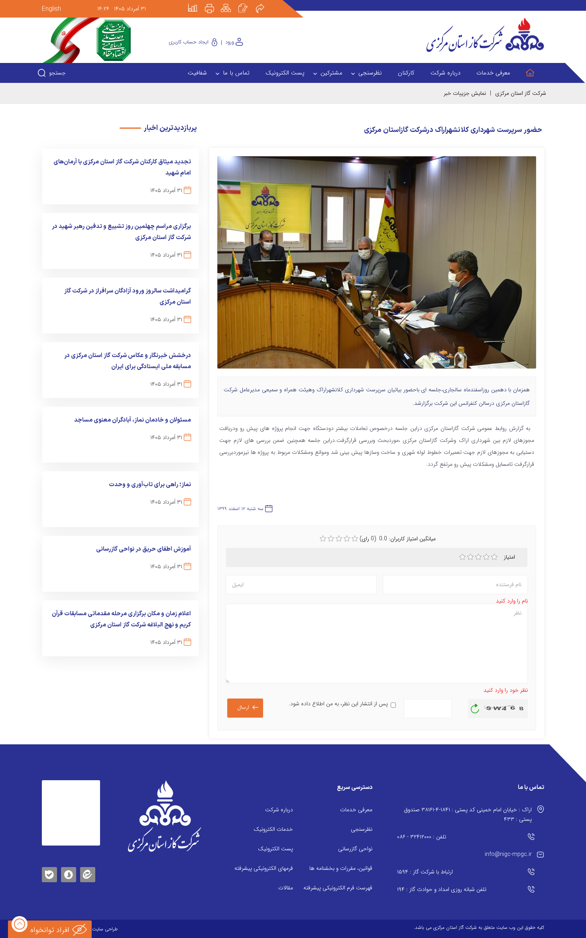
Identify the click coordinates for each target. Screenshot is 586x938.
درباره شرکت (279, 809)
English (51, 9)
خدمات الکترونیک (273, 829)
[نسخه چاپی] (214, 3)
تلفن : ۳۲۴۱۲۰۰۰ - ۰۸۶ (421, 836)
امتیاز (510, 557)
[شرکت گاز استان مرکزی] (164, 816)
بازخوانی (475, 706)
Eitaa (87, 868)
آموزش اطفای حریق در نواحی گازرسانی (143, 549)
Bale (49, 873)
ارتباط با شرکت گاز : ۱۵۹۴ (425, 871)
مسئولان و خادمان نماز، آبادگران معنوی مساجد (132, 420)
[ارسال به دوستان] (264, 3)
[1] (462, 557)
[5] (494, 557)
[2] (470, 557)
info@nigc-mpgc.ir (508, 854)
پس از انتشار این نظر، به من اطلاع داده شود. (338, 703)
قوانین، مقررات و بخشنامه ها (340, 868)
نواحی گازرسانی (355, 848)
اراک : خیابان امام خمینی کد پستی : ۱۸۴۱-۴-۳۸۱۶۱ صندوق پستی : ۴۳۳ (468, 814)
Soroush (68, 873)
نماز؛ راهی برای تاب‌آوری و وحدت (150, 484)
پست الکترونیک (275, 848)
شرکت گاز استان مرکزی (520, 93)
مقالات (285, 887)
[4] (486, 557)
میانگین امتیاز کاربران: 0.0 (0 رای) (398, 538)
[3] (478, 557)
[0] (322, 538)
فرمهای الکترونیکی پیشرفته (263, 868)
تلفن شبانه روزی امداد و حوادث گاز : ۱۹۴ (441, 889)
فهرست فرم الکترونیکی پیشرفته (337, 887)
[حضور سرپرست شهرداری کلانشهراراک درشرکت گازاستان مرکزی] (376, 266)
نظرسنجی (361, 829)
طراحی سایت (105, 929)
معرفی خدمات (356, 809)
